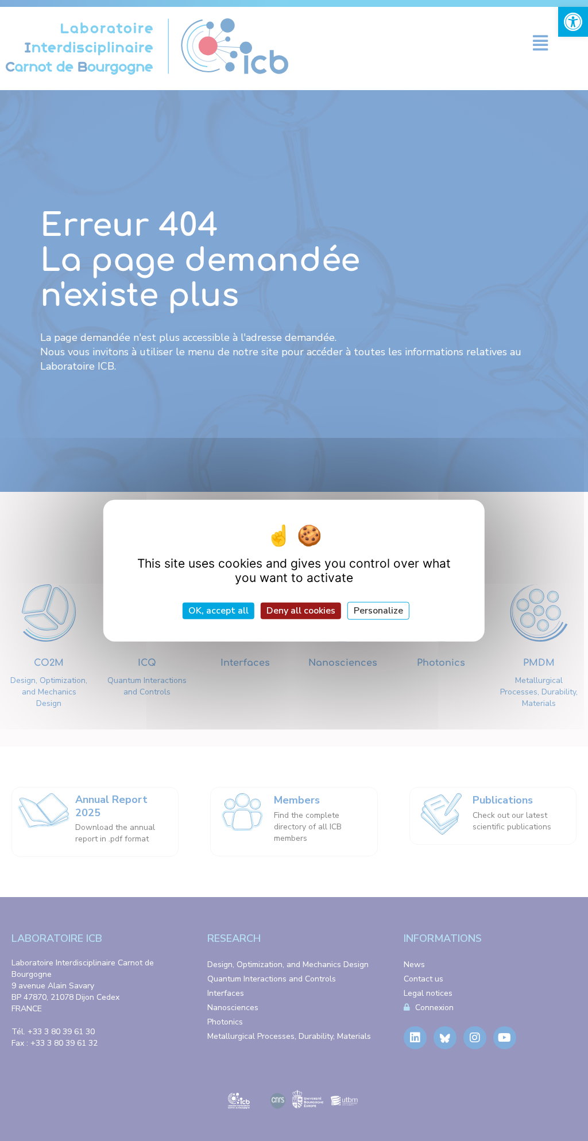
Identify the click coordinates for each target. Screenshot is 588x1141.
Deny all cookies (300, 610)
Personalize (378, 610)
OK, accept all (218, 610)
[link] (573, 22)
